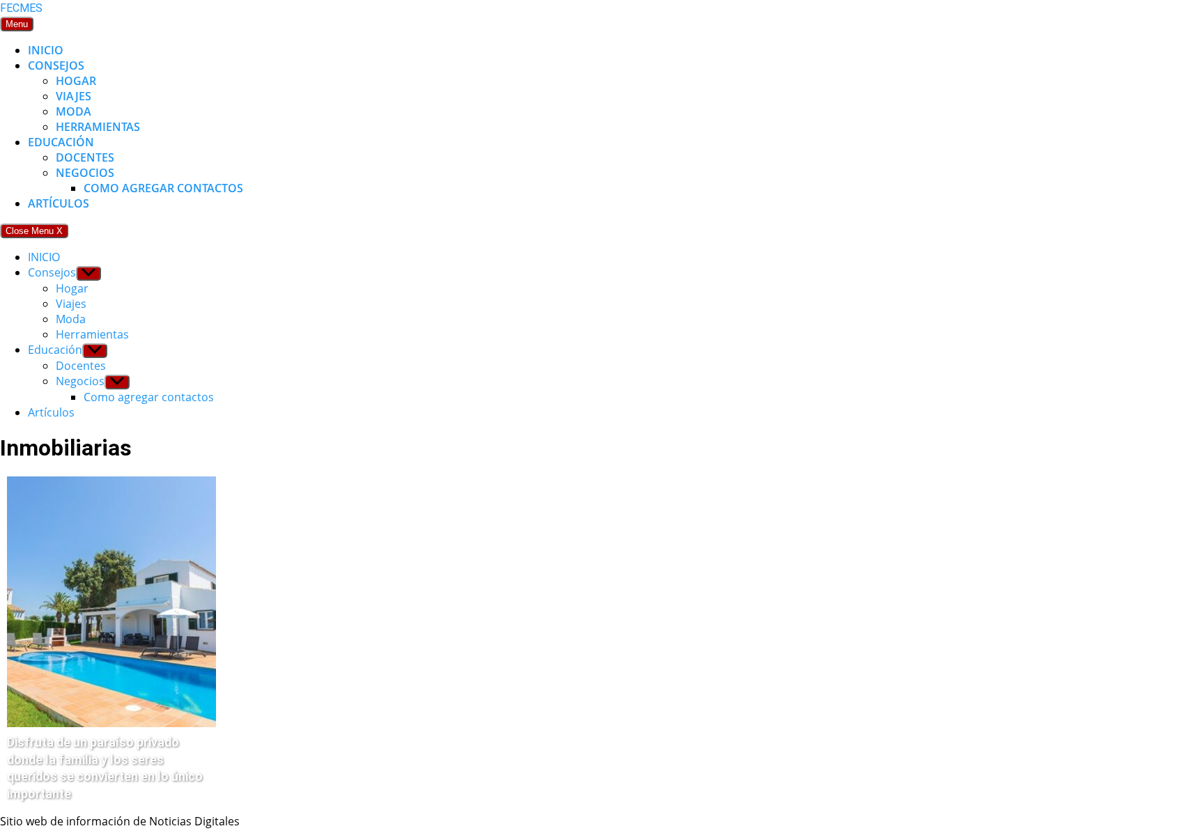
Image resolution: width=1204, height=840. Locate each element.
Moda (73, 111)
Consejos (56, 65)
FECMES (21, 8)
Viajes (73, 96)
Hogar (76, 80)
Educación (61, 142)
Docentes (85, 157)
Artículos (58, 203)
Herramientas (98, 126)
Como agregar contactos (163, 188)
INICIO (45, 50)
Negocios (85, 172)
